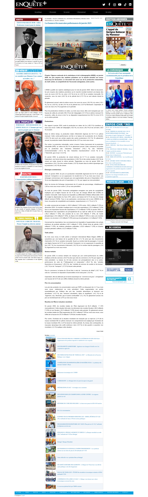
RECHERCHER (75, 492)
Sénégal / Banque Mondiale (65, 442)
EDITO (44, 492)
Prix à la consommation (63, 410)
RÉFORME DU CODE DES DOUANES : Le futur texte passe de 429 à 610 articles (79, 403)
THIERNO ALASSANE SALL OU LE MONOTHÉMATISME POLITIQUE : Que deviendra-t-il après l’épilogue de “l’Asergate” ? (119, 133)
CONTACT (125, 492)
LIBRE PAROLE (98, 492)
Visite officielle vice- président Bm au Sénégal (70, 457)
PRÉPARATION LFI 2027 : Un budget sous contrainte (72, 387)
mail (23, 495)
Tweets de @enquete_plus (119, 282)
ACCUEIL (18, 492)
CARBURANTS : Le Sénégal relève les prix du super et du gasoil (75, 381)
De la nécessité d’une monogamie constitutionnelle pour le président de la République (119, 75)
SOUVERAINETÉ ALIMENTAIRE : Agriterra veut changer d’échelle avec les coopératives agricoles (117, 174)
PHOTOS (35, 492)
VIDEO (27, 492)
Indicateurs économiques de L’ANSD (67, 372)
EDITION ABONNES (113, 492)
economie (52, 335)
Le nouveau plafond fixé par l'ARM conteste (69, 486)
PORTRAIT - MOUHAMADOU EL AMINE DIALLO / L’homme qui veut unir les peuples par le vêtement (29, 127)
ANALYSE (52, 492)
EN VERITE (87, 492)
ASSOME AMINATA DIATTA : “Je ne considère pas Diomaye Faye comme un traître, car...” (28, 76)
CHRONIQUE (63, 492)
